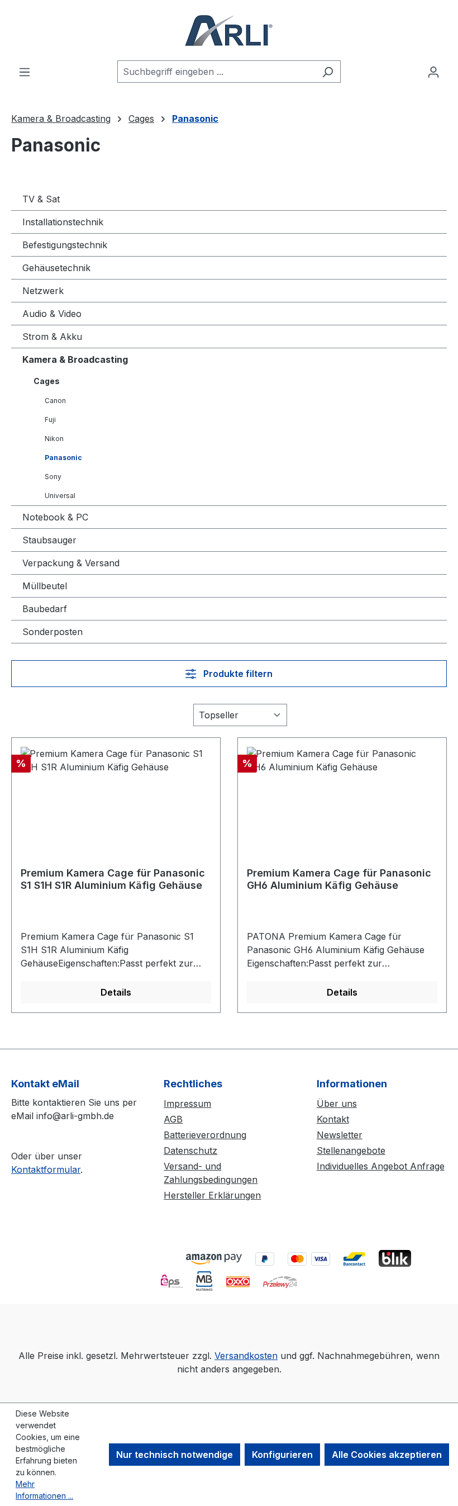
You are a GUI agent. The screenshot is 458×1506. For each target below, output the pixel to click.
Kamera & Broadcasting (75, 359)
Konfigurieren (282, 1454)
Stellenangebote (351, 1150)
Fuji (50, 419)
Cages (47, 381)
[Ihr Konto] (433, 71)
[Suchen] (327, 71)
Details (116, 992)
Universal (60, 495)
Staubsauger (49, 540)
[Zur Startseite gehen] (229, 30)
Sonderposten (52, 631)
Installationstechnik (62, 222)
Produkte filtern (237, 673)
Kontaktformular (45, 1169)
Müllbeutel (44, 585)
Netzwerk (43, 290)
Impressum (187, 1103)
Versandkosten (246, 1355)
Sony (53, 476)
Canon (55, 400)
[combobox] (216, 71)
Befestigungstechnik (64, 244)
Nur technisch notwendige (174, 1454)
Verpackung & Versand (71, 563)
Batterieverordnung (205, 1134)
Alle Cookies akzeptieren (387, 1454)
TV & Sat (41, 199)
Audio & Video (52, 313)
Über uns (337, 1103)
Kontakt (333, 1119)
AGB (173, 1119)
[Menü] (24, 71)
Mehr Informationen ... (44, 1489)
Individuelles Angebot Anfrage (381, 1166)
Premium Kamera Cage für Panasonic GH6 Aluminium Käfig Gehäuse (339, 879)
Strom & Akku (52, 336)
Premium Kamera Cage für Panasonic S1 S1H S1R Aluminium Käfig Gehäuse (113, 879)
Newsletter (339, 1134)
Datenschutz (190, 1150)
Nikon (54, 438)
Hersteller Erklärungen (212, 1195)
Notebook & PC (55, 517)
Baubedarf (44, 608)
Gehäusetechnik (56, 267)
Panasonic (63, 457)
